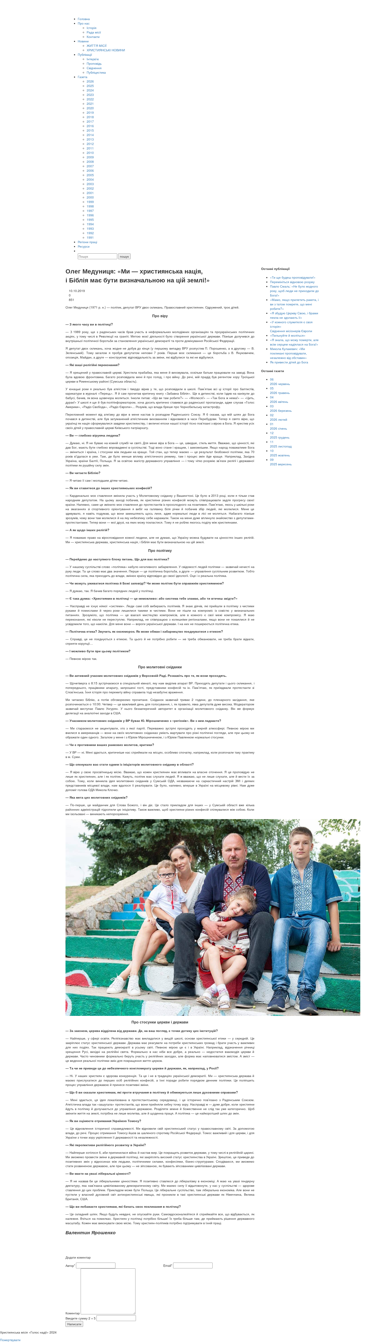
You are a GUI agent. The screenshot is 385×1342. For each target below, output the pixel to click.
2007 (90, 166)
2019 (90, 112)
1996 (90, 215)
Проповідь (94, 63)
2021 (90, 103)
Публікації (85, 54)
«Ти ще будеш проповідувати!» (292, 277)
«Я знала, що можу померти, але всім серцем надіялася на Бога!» (294, 342)
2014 (90, 135)
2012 (90, 143)
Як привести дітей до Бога (289, 362)
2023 (90, 94)
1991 (90, 237)
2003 (90, 184)
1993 (90, 228)
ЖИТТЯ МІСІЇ (96, 45)
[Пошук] (80, 251)
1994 (90, 224)
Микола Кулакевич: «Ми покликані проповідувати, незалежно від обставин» (288, 353)
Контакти (93, 36)
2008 (90, 161)
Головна (84, 19)
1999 (90, 201)
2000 (90, 197)
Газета (82, 77)
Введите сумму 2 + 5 (81, 1318)
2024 (90, 90)
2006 (90, 170)
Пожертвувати (10, 1340)
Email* (167, 1265)
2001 (90, 193)
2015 (90, 130)
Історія (91, 27)
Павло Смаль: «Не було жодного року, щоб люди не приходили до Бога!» (294, 290)
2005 (90, 175)
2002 (90, 188)
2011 (90, 148)
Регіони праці (87, 242)
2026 (90, 81)
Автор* (70, 1265)
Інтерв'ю (93, 59)
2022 (90, 99)
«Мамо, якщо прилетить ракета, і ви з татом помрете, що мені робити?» (294, 304)
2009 (90, 157)
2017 (90, 121)
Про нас (84, 23)
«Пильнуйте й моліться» (287, 335)
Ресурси (84, 246)
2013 (90, 139)
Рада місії (94, 32)
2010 (90, 152)
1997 (90, 210)
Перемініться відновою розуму (292, 282)
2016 (90, 126)
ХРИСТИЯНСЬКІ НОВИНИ (106, 50)
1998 (90, 206)
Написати (74, 1324)
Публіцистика (96, 72)
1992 (90, 233)
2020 (90, 108)
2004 (90, 179)
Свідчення (94, 68)
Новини (83, 41)
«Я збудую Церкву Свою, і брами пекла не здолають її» (294, 315)
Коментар (73, 1313)
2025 (90, 85)
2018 (90, 117)
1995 (90, 219)
